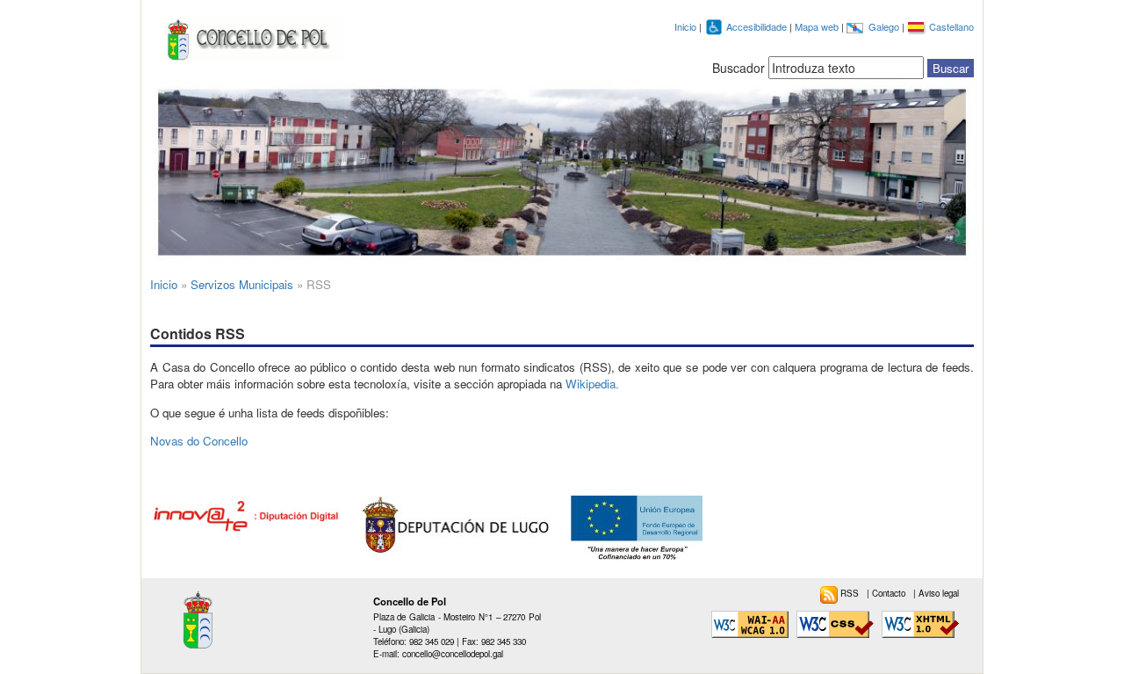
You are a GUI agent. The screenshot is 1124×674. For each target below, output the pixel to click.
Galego (885, 26)
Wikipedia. (592, 383)
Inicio (685, 26)
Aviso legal (939, 593)
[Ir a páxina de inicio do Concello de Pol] (246, 35)
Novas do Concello (199, 440)
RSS (850, 593)
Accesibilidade (757, 26)
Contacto (890, 593)
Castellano (951, 26)
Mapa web (818, 26)
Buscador (738, 67)
